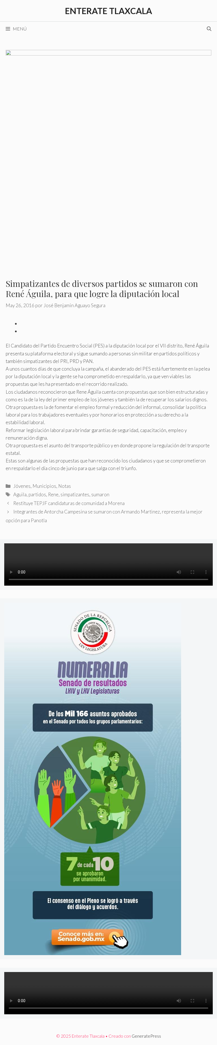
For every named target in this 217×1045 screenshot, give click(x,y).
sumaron (100, 494)
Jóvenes (22, 486)
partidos (37, 494)
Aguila (20, 494)
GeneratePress (146, 1036)
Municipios (44, 486)
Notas (64, 486)
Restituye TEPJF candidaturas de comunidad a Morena (69, 503)
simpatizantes (74, 494)
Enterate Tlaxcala (108, 11)
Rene (53, 494)
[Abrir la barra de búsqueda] (209, 29)
